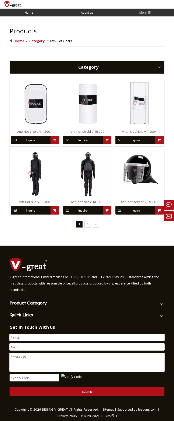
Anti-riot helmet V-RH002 (139, 202)
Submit (87, 391)
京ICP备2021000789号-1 (99, 416)
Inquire (30, 140)
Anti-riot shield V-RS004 (139, 131)
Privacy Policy (67, 416)
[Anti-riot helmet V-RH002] (139, 170)
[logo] (30, 264)
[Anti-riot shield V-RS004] (139, 103)
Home (29, 12)
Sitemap (109, 409)
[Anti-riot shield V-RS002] (87, 103)
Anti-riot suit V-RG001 (34, 202)
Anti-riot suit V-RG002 (87, 202)
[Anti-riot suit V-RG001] (35, 173)
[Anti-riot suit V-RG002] (87, 173)
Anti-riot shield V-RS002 (87, 131)
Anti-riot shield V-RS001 (34, 131)
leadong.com (147, 409)
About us (87, 12)
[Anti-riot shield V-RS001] (35, 103)
